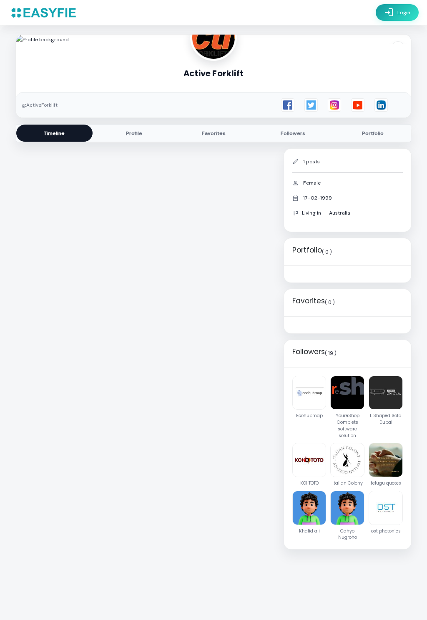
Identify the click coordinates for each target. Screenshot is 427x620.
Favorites (214, 133)
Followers (293, 133)
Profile (134, 133)
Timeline (54, 133)
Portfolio (373, 133)
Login (397, 12)
